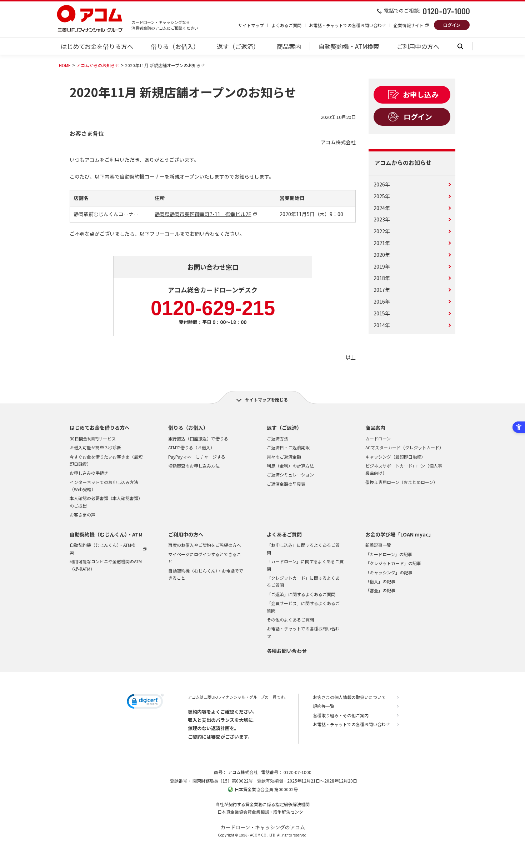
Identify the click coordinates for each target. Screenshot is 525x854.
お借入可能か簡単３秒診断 (95, 447)
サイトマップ (251, 25)
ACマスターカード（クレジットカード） (404, 447)
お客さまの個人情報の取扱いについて (349, 697)
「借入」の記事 (380, 581)
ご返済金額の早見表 (286, 484)
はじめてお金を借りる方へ (100, 427)
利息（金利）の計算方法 (290, 466)
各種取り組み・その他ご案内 (341, 715)
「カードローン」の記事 (388, 554)
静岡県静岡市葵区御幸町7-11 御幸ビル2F (203, 214)
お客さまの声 (82, 514)
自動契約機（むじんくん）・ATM (106, 534)
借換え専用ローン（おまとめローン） (401, 482)
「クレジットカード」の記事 (393, 563)
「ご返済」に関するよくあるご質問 (301, 594)
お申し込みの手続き (89, 473)
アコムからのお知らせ (97, 65)
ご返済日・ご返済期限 (288, 447)
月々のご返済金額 (284, 457)
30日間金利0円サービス (93, 438)
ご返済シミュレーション (290, 474)
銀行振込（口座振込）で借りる (198, 438)
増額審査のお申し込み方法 (194, 466)
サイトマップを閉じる (266, 399)
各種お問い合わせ (287, 650)
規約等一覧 (323, 706)
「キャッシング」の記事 (388, 572)
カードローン (378, 438)
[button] (145, 702)
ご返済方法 (277, 438)
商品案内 (375, 427)
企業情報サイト (409, 25)
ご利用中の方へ (185, 534)
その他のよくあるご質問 (290, 619)
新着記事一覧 (378, 545)
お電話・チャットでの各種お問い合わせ (347, 25)
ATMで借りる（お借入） (191, 447)
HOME (65, 65)
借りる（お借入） (188, 427)
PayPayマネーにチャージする (196, 457)
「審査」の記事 (380, 590)
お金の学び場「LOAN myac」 (399, 534)
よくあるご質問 (286, 25)
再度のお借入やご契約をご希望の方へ (204, 545)
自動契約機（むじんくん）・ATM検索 (102, 548)
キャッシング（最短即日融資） (395, 457)
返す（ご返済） (284, 427)
